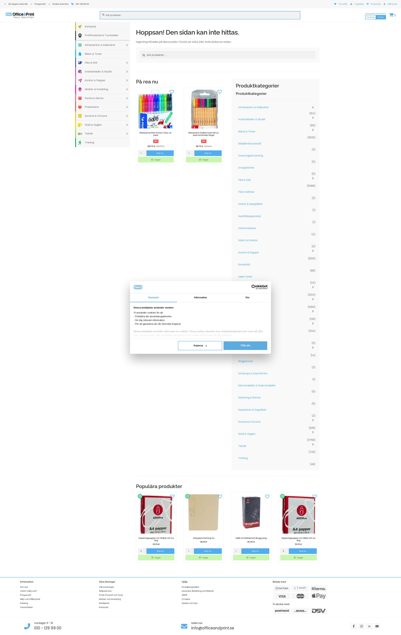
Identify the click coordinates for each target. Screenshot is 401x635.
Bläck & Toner (93, 54)
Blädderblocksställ (249, 143)
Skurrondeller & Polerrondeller (257, 385)
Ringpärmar (245, 361)
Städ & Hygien (93, 125)
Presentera (92, 107)
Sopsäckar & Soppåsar (252, 410)
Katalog (24, 603)
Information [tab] (200, 297)
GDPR (184, 595)
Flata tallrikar (246, 192)
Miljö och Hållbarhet (30, 599)
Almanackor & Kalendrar (100, 45)
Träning (89, 142)
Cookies (186, 599)
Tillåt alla (245, 345)
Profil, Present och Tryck (111, 595)
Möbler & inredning (96, 89)
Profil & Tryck (246, 337)
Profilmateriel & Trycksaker (102, 35)
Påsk (241, 349)
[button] (171, 91)
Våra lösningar (106, 587)
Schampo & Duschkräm (253, 373)
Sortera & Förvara (96, 116)
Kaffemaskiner (247, 228)
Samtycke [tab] (153, 297)
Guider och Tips (190, 603)
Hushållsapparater (249, 216)
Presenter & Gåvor (249, 313)
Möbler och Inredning (110, 599)
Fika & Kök (91, 62)
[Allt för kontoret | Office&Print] (20, 15)
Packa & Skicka (94, 98)
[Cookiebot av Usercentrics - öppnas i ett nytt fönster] (254, 287)
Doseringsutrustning (250, 155)
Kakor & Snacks (247, 240)
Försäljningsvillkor (190, 587)
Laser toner (245, 276)
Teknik (89, 133)
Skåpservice (105, 591)
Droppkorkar (246, 167)
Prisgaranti (25, 595)
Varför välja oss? (28, 591)
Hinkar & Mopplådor (250, 204)
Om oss (24, 587)
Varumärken (26, 607)
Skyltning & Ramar (249, 397)
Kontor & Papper (95, 80)
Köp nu (160, 153)
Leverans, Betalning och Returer (198, 591)
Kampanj (90, 26)
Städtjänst (104, 603)
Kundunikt (244, 264)
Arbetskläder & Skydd (98, 71)
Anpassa (198, 345)
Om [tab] (247, 297)
